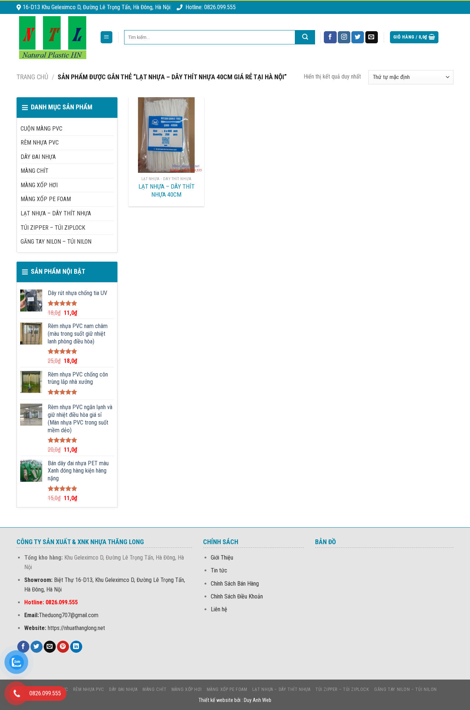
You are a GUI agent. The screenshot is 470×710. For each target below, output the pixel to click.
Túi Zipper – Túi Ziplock (53, 227)
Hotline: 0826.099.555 (210, 7)
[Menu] (107, 37)
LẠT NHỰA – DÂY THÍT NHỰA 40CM (166, 190)
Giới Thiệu (222, 557)
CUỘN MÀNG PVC (41, 128)
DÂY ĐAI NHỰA (38, 156)
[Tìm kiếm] (305, 37)
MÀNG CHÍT (34, 170)
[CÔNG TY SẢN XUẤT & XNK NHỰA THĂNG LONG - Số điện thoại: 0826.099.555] (53, 37)
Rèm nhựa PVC (40, 142)
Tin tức (219, 570)
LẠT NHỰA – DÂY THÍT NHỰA (56, 213)
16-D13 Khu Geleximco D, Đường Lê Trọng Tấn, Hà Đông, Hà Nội (96, 7)
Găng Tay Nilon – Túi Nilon (56, 241)
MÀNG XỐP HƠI (39, 185)
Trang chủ (32, 77)
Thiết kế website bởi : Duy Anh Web (235, 700)
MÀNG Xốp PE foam (46, 199)
